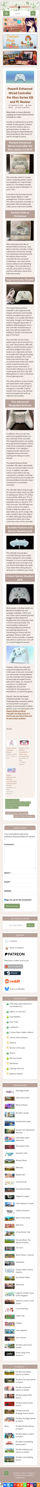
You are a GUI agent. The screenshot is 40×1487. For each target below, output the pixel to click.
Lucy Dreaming (22, 1308)
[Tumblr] (35, 1485)
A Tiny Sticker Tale (23, 1232)
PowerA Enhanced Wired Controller (18, 802)
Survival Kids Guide (23, 1121)
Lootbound (14, 1027)
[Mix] (21, 1485)
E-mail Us (13, 941)
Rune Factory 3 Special (25, 1255)
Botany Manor (21, 1160)
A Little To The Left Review (23, 816)
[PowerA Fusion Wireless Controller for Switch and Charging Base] (24, 743)
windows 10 (15, 805)
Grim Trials (14, 1022)
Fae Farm (19, 1247)
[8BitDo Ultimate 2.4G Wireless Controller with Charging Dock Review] (11, 770)
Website (7, 891)
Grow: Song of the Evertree (23, 1353)
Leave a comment (23, 107)
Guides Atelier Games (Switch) (24, 1270)
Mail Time (19, 1225)
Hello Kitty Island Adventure (22, 1139)
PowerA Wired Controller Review (11, 750)
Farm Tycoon (21, 1337)
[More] (38, 1485)
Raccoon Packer (16, 1058)
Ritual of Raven (22, 1105)
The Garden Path (22, 1146)
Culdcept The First (17, 1068)
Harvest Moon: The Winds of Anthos (23, 1241)
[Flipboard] (28, 1485)
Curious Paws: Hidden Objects (21, 1032)
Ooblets (19, 1323)
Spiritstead (14, 1063)
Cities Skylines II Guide (25, 1203)
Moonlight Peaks (22, 1090)
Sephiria (13, 1042)
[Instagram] (31, 1485)
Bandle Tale (20, 1174)
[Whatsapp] (25, 1485)
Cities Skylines (21, 1330)
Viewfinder (20, 1262)
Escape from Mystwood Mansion (25, 1131)
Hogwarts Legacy (22, 1196)
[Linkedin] (11, 1485)
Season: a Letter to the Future (25, 1302)
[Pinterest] (15, 1485)
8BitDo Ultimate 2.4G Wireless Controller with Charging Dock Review (11, 780)
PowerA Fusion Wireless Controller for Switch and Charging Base (24, 752)
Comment (9, 844)
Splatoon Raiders (16, 1074)
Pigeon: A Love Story (18, 1011)
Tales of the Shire (23, 1097)
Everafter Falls (21, 1153)
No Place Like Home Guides (24, 1346)
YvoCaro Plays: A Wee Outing (17, 813)
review (8, 805)
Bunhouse (20, 1284)
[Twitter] (8, 1485)
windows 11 (25, 805)
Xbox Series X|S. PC (12, 807)
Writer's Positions (17, 948)
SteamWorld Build (23, 1189)
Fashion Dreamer (23, 1210)
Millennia (19, 1167)
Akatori (12, 1053)
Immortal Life (21, 1182)
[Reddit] (18, 1485)
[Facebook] (5, 1485)
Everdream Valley (23, 1277)
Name (7, 873)
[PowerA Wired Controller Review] (11, 743)
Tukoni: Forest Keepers (19, 1037)
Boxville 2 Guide (22, 1113)
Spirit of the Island (23, 1218)
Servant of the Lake (17, 1048)
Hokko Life (20, 1316)
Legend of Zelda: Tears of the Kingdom (25, 1294)
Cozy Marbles (15, 1017)
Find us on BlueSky (17, 989)
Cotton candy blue (12, 800)
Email (7, 882)
